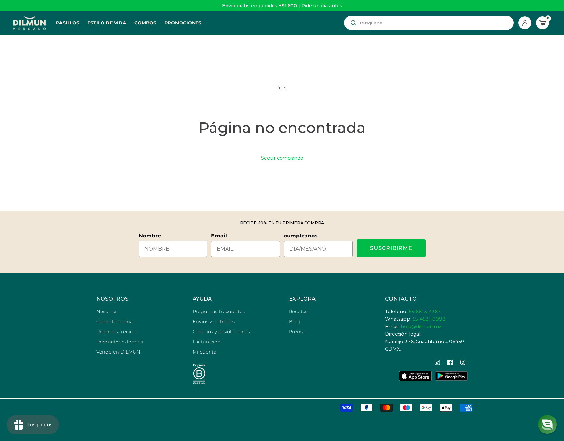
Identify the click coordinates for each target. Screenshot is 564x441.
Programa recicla (116, 332)
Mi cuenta (204, 352)
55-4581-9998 (429, 319)
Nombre (150, 236)
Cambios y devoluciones (221, 332)
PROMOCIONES (182, 23)
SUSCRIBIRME (391, 248)
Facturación (207, 342)
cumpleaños (301, 236)
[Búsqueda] (353, 23)
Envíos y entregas (214, 322)
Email (219, 236)
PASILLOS (67, 23)
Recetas (298, 311)
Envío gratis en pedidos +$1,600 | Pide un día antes (282, 5)
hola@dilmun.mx (421, 326)
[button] (547, 424)
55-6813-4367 (425, 311)
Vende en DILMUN (118, 352)
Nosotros (107, 311)
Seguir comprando (282, 158)
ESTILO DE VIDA (106, 23)
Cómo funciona (114, 322)
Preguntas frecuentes (219, 311)
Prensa (297, 332)
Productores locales (119, 342)
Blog (294, 322)
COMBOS (145, 23)
